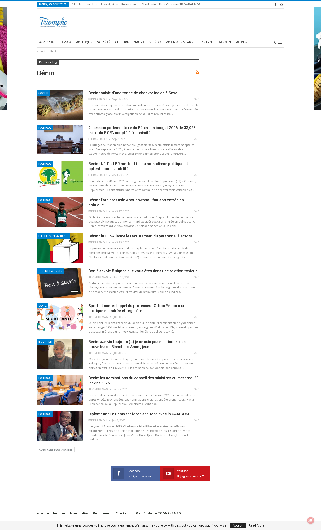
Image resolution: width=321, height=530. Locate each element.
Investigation (109, 4)
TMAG (66, 42)
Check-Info (149, 4)
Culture (122, 42)
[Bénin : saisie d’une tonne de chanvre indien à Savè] (60, 105)
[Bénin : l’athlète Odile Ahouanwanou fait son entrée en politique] (60, 212)
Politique (84, 42)
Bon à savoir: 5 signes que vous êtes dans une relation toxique (143, 271)
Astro (206, 42)
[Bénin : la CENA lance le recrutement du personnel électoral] (60, 248)
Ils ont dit (45, 341)
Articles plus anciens (56, 449)
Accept (237, 525)
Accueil (49, 42)
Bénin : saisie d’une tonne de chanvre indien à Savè (132, 93)
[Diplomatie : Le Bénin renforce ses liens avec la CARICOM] (60, 426)
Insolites (92, 4)
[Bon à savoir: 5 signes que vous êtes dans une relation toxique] (60, 283)
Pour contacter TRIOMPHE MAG (179, 4)
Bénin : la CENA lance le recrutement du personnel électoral (140, 236)
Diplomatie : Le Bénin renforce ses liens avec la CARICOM (138, 414)
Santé (42, 305)
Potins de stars (179, 42)
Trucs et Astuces (50, 271)
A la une (77, 4)
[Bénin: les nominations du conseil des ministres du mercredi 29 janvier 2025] (60, 390)
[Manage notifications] (310, 520)
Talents (224, 42)
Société (103, 42)
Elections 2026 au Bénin (54, 236)
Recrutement (129, 4)
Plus (240, 42)
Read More (256, 525)
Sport (139, 42)
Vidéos (155, 42)
